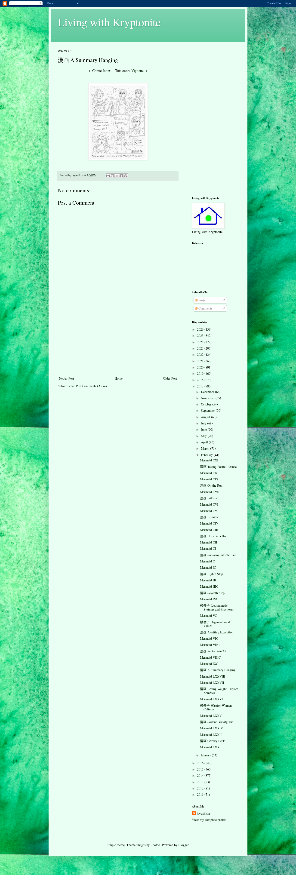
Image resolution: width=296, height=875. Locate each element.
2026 (200, 329)
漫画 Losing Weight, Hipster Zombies (219, 691)
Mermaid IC (208, 567)
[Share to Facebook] (121, 175)
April (205, 442)
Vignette (137, 70)
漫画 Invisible (209, 517)
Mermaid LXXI (210, 747)
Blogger (183, 845)
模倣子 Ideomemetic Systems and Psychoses (217, 607)
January (206, 755)
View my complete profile (209, 819)
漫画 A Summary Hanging (217, 670)
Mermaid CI (208, 548)
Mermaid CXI (209, 460)
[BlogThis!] (112, 175)
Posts (201, 300)
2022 (200, 354)
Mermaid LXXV (211, 715)
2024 (200, 342)
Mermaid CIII (209, 530)
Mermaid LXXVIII (212, 676)
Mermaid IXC (209, 663)
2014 (200, 775)
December (208, 392)
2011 (200, 794)
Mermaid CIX (209, 479)
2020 (200, 367)
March (205, 448)
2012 (200, 788)
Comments (204, 308)
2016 (200, 763)
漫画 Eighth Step (211, 574)
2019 (200, 373)
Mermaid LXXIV (211, 728)
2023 (200, 348)
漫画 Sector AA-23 (213, 651)
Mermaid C (207, 561)
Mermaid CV (208, 511)
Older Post (170, 378)
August (206, 417)
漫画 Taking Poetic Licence (218, 466)
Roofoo (155, 845)
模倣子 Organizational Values (215, 624)
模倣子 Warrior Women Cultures (216, 707)
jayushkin (203, 813)
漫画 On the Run (211, 485)
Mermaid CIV (209, 523)
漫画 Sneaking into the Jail (218, 555)
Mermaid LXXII (211, 734)
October (206, 404)
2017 (200, 386)
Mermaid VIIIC (210, 657)
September (208, 410)
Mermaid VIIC (209, 644)
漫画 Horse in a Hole (214, 536)
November (208, 398)
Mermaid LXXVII (212, 682)
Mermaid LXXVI (211, 699)
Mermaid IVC (209, 599)
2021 (200, 361)
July (204, 423)
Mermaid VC (208, 615)
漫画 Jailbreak (209, 498)
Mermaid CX (208, 473)
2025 (200, 335)
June (204, 429)
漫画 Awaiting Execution (216, 632)
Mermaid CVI (209, 504)
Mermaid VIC (209, 638)
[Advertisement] (118, 341)
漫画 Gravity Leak (212, 741)
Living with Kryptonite (109, 21)
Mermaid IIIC (209, 586)
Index (107, 70)
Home (119, 378)
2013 (200, 782)
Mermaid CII (208, 542)
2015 (200, 769)
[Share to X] (116, 175)
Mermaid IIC (208, 580)
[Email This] (108, 175)
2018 (200, 380)
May (204, 436)
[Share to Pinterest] (125, 175)
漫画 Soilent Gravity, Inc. (217, 722)
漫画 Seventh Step (212, 593)
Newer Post (66, 378)
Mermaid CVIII (210, 492)
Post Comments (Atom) (91, 386)
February (207, 455)
